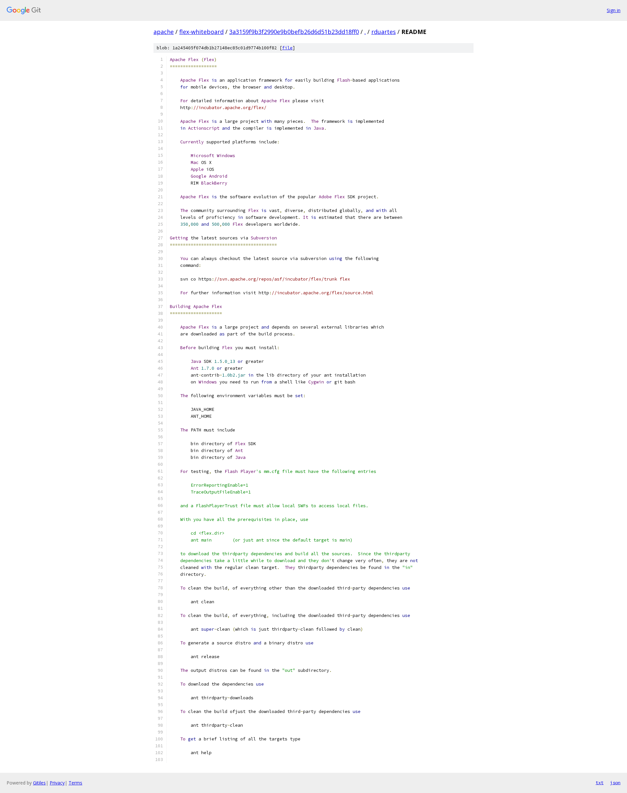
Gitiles (39, 783)
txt (599, 782)
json (615, 782)
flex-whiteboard (201, 32)
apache (163, 32)
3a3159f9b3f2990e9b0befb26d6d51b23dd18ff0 (294, 32)
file (287, 48)
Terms (75, 783)
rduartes (383, 32)
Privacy (57, 783)
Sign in (613, 10)
